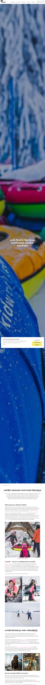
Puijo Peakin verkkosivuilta (33, 510)
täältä (28, 573)
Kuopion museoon (23, 639)
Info (38, 0)
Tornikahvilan (7, 519)
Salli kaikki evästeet (37, 342)
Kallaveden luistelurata (9, 563)
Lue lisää (4, 344)
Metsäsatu (23, 513)
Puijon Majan (36, 518)
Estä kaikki (37, 344)
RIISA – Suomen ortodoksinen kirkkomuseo (23, 646)
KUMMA (34, 634)
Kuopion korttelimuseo (25, 642)
